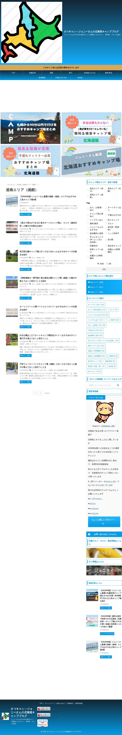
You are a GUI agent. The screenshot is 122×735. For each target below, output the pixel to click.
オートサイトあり (37, 229)
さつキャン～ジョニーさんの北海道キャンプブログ (91, 31)
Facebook (94, 508)
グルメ (113, 310)
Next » (47, 393)
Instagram (94, 513)
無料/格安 (108, 73)
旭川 (70, 73)
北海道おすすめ (89, 73)
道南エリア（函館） (97, 292)
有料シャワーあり (25, 231)
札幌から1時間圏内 (96, 351)
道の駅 (112, 366)
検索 (104, 269)
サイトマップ (49, 703)
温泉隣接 (42, 77)
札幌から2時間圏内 (96, 356)
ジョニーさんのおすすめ (98, 315)
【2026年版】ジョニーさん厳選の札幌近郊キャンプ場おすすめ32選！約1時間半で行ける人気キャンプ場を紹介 (110, 595)
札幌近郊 (32, 73)
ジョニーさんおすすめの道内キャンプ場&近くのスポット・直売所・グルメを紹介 (23, 721)
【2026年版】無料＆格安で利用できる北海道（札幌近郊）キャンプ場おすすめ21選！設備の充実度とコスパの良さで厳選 (111, 621)
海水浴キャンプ (63, 284)
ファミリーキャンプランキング (49, 712)
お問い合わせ (60, 703)
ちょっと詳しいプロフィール (103, 521)
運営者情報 (79, 703)
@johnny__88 (109, 481)
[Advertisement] (58, 95)
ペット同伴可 (59, 229)
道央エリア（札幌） (97, 282)
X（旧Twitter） (96, 498)
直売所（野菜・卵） (96, 366)
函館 (51, 73)
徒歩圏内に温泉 (63, 370)
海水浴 (80, 77)
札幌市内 (113, 356)
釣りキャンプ (94, 371)
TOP (13, 73)
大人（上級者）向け (70, 229)
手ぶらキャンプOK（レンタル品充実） (103, 340)
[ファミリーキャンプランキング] (43, 709)
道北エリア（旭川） (97, 287)
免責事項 (70, 703)
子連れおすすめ (61, 77)
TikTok (93, 503)
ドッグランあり (49, 229)
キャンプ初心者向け (38, 313)
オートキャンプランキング (47, 718)
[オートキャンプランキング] (43, 715)
